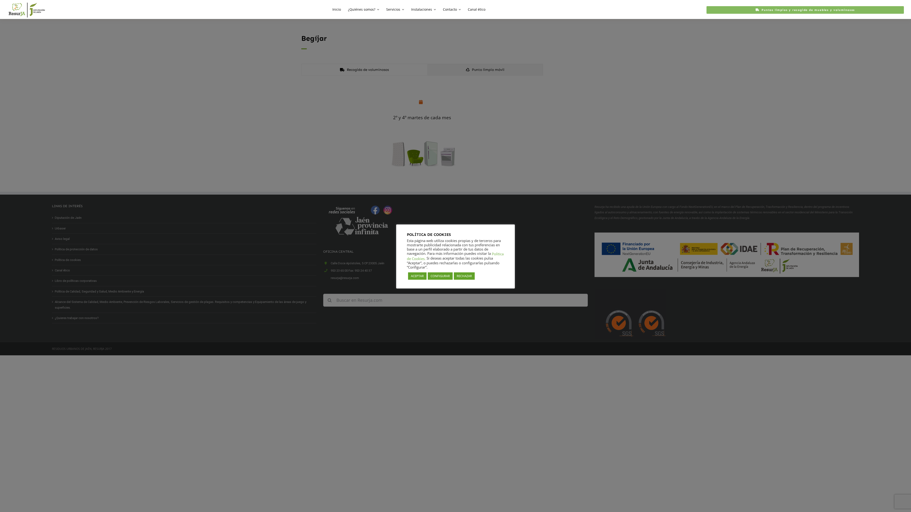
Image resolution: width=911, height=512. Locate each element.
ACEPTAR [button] (417, 276)
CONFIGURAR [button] (440, 276)
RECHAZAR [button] (464, 276)
